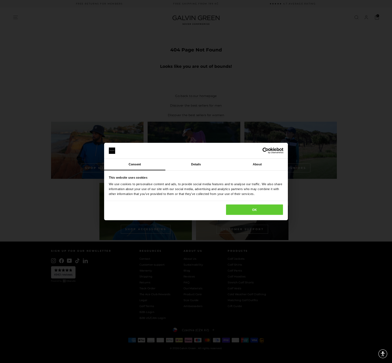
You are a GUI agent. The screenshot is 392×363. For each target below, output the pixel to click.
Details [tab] (196, 164)
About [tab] (257, 164)
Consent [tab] (135, 164)
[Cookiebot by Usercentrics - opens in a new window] (265, 151)
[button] (383, 354)
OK (254, 210)
